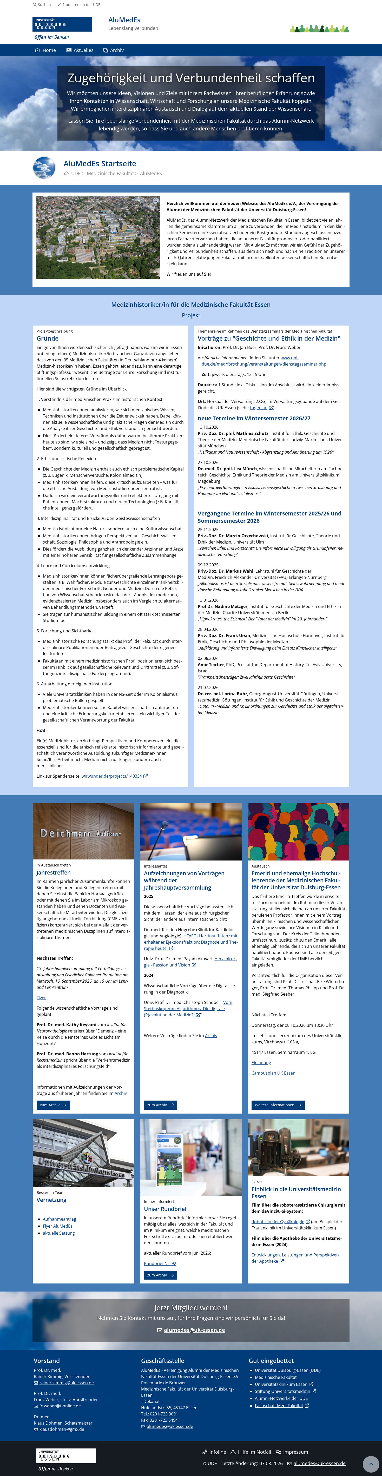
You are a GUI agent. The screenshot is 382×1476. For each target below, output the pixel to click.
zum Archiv (50, 1104)
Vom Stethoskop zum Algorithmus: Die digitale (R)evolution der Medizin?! (188, 1009)
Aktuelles (84, 50)
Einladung (261, 1062)
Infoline (217, 1452)
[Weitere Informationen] (298, 831)
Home (49, 50)
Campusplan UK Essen (273, 1073)
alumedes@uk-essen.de (194, 1329)
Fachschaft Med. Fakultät (279, 1405)
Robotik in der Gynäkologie (278, 1222)
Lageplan (258, 408)
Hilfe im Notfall (254, 1452)
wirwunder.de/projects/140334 (112, 776)
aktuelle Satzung (59, 1233)
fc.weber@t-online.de (60, 1406)
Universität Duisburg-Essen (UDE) (288, 1370)
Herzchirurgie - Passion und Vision (190, 962)
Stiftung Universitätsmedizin (282, 1391)
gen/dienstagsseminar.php (300, 364)
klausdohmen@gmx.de (61, 1429)
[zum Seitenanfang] (371, 1464)
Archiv (117, 50)
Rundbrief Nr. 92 (160, 1263)
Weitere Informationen (274, 1104)
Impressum (295, 1452)
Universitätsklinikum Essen (281, 1384)
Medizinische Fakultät (276, 1377)
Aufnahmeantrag (59, 1219)
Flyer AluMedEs (58, 1226)
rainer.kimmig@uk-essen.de (66, 1383)
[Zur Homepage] (62, 28)
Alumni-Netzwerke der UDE (281, 1398)
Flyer (41, 998)
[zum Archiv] (83, 831)
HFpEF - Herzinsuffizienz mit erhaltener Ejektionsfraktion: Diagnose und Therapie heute (191, 942)
